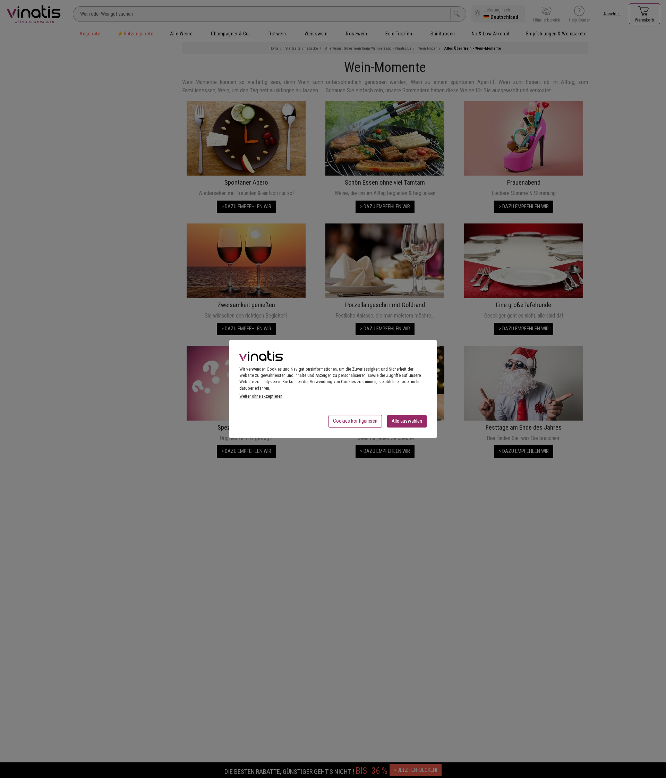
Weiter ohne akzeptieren (260, 396)
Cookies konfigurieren (355, 421)
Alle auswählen (407, 421)
